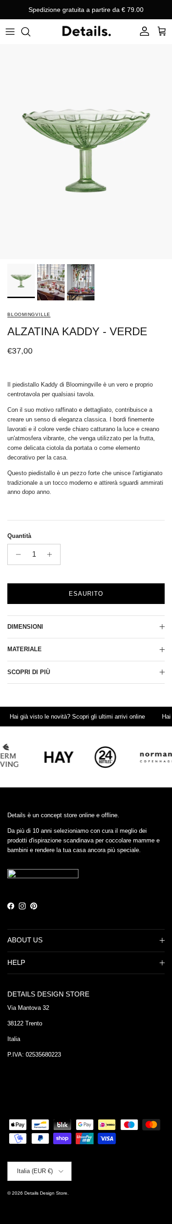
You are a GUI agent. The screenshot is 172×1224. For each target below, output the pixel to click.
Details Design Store (45, 1193)
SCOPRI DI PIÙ (28, 672)
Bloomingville (28, 314)
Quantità (19, 535)
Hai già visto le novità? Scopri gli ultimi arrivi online (71, 716)
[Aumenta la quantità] (52, 554)
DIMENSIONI (25, 626)
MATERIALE (24, 649)
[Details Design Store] (86, 31)
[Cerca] (30, 32)
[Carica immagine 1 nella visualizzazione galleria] (86, 151)
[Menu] (10, 32)
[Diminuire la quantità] (16, 554)
